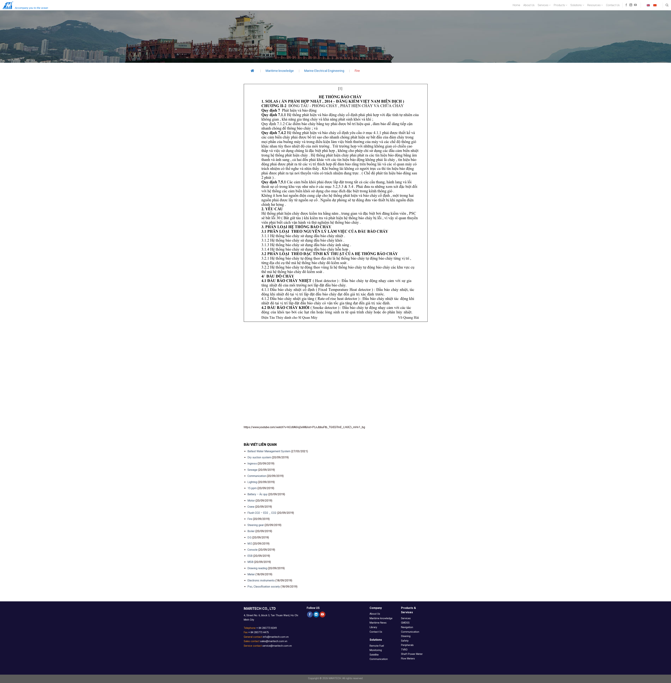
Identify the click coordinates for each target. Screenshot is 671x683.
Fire (249, 519)
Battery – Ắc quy (257, 494)
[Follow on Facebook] (626, 5)
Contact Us (613, 5)
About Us (529, 5)
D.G (249, 537)
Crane (250, 506)
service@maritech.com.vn (277, 645)
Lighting (252, 482)
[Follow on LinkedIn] (630, 5)
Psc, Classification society (263, 586)
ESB (249, 555)
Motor (251, 500)
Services (543, 5)
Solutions (576, 5)
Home (516, 5)
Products (559, 5)
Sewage (252, 469)
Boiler (251, 531)
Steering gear (255, 525)
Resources (594, 5)
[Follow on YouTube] (635, 5)
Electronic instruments (261, 580)
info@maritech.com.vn (276, 636)
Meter (251, 574)
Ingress (252, 463)
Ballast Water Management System (268, 451)
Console (252, 549)
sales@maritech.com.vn (273, 641)
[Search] (667, 5)
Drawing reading (257, 568)
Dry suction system (259, 457)
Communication (256, 476)
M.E (249, 543)
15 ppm (252, 488)
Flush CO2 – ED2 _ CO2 (261, 512)
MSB (250, 562)
